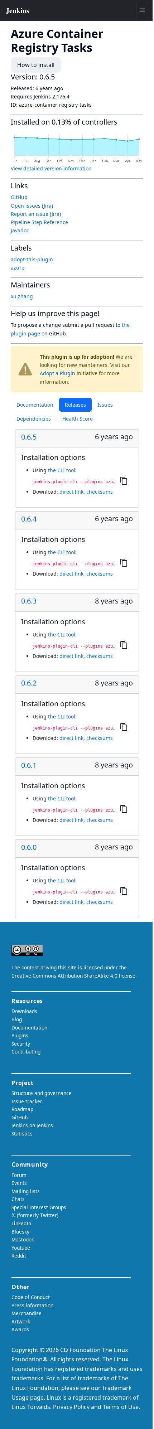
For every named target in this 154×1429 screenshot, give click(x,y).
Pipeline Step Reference (39, 222)
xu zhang (22, 296)
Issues (105, 404)
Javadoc (20, 230)
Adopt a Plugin (57, 373)
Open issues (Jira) (32, 205)
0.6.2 (29, 683)
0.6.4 (29, 519)
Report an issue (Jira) (36, 213)
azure (17, 267)
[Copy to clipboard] (124, 480)
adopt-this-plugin (32, 259)
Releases (75, 404)
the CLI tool (61, 470)
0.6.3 (29, 601)
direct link (71, 491)
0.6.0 (29, 847)
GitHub (19, 197)
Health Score (77, 418)
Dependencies (33, 418)
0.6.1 (29, 765)
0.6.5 (29, 437)
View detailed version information (51, 168)
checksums (99, 491)
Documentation (34, 404)
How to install (35, 65)
